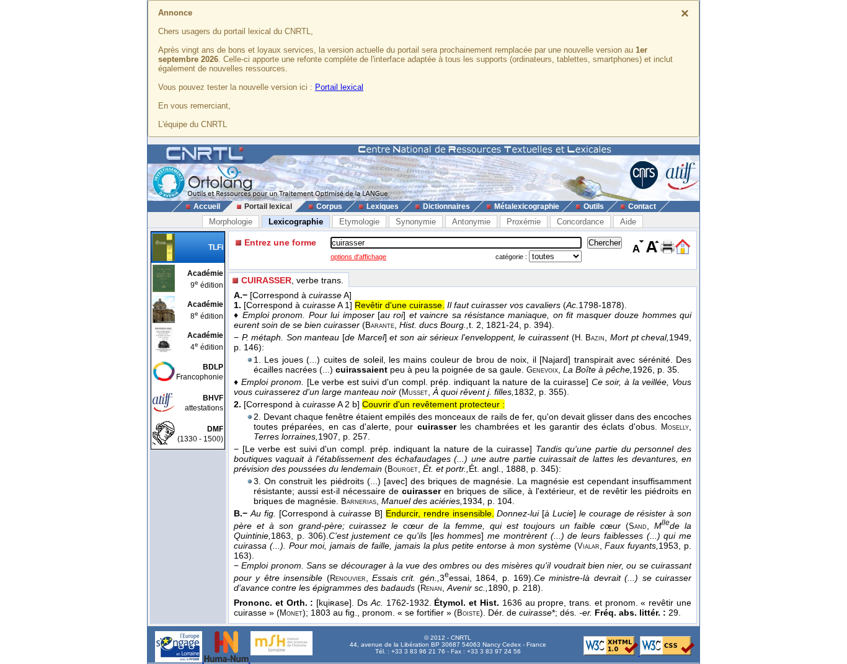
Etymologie (359, 221)
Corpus (329, 206)
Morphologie (230, 221)
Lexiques (382, 206)
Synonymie (416, 221)
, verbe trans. (292, 280)
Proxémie (524, 221)
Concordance (580, 221)
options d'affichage (358, 256)
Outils (593, 206)
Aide (628, 221)
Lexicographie (295, 221)
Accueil (206, 206)
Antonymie (471, 221)
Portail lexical (339, 87)
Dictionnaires (446, 206)
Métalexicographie (526, 206)
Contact (642, 206)
